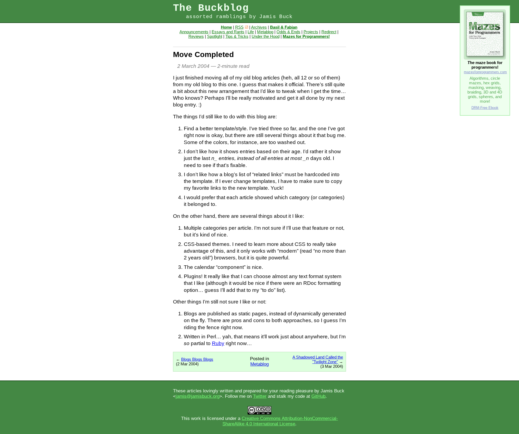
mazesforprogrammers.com (485, 72)
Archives (259, 27)
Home (226, 27)
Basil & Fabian (283, 27)
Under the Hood (266, 36)
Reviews (196, 36)
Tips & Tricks (236, 36)
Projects (311, 31)
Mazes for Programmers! (306, 36)
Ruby (218, 343)
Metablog (265, 31)
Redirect (328, 31)
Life (251, 31)
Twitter (260, 396)
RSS (239, 27)
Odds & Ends (288, 31)
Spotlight (214, 36)
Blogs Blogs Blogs (197, 359)
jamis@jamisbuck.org (197, 396)
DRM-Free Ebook (484, 108)
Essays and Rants (228, 31)
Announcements (193, 31)
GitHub (318, 396)
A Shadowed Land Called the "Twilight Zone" (317, 359)
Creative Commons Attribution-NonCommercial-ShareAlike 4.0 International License (280, 421)
